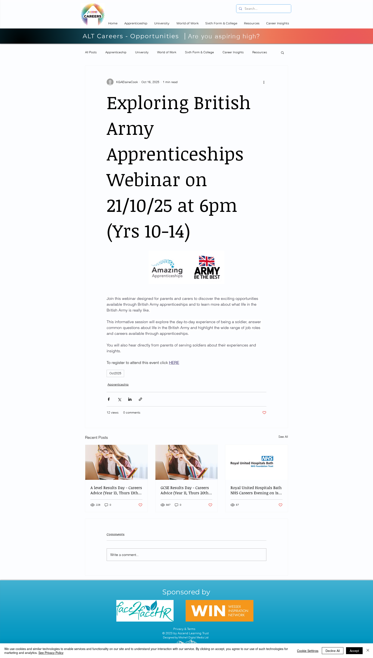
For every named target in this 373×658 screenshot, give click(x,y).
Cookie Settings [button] (307, 651)
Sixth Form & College (199, 52)
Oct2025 (115, 373)
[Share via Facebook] (109, 399)
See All (283, 437)
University (142, 52)
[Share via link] (140, 399)
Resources (259, 52)
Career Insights (233, 52)
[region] (145, 611)
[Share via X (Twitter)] (119, 399)
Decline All (333, 651)
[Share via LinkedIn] (130, 399)
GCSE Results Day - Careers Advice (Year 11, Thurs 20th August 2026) (185, 490)
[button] (282, 52)
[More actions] (263, 82)
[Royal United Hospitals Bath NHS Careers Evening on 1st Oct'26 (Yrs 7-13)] (256, 462)
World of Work (166, 52)
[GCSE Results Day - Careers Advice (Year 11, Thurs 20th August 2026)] (186, 462)
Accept (354, 651)
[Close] (367, 651)
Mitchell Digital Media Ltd (193, 637)
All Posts (91, 52)
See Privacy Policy (50, 652)
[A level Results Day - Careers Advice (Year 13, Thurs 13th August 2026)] (116, 462)
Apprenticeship (115, 52)
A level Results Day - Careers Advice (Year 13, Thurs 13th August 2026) (116, 490)
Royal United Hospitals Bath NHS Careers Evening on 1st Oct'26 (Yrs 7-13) (256, 490)
